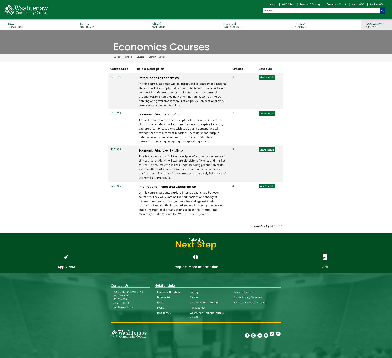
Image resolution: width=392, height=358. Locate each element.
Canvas (194, 297)
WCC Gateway (375, 25)
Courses (140, 57)
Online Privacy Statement (248, 297)
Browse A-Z (163, 297)
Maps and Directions (169, 292)
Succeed (232, 25)
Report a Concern (243, 292)
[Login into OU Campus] (2, 355)
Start (15, 25)
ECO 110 (115, 77)
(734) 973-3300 (121, 303)
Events (161, 307)
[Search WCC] (382, 10)
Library (194, 292)
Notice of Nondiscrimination (250, 302)
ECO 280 (115, 185)
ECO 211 (115, 113)
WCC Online (288, 4)
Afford (159, 25)
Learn (87, 25)
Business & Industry (310, 4)
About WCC (358, 4)
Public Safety (197, 307)
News (160, 302)
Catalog (116, 57)
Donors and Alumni (336, 4)
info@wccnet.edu (123, 307)
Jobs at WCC (164, 313)
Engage (301, 25)
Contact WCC (377, 4)
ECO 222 (115, 149)
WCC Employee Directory (204, 302)
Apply (273, 4)
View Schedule (267, 77)
